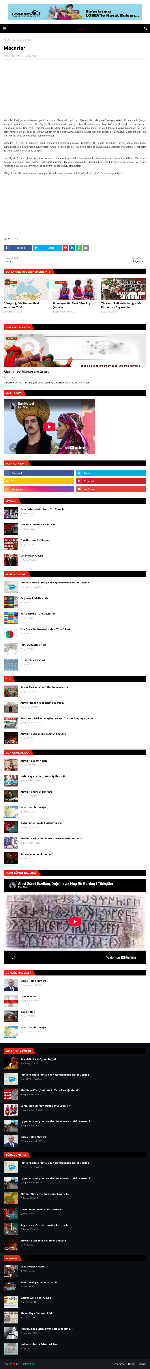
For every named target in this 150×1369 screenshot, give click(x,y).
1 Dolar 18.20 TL (29, 996)
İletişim (142, 1364)
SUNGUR (10, 56)
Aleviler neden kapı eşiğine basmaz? (42, 702)
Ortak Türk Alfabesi (32, 660)
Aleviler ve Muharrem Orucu (26, 371)
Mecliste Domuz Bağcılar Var (37, 524)
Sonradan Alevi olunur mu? (37, 854)
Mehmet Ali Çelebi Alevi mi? (37, 1297)
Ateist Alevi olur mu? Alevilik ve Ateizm (44, 687)
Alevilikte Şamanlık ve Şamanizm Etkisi (43, 733)
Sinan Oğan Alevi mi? (33, 555)
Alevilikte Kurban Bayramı (36, 791)
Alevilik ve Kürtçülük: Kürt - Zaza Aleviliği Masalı (49, 1090)
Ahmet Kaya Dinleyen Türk (36, 1313)
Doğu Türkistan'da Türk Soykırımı (41, 823)
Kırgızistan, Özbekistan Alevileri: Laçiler (45, 1225)
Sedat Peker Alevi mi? (33, 1266)
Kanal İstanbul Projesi (33, 807)
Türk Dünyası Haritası (33, 644)
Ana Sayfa (9, 40)
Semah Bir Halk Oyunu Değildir (39, 1059)
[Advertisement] (75, 89)
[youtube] (111, 489)
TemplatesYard (27, 1364)
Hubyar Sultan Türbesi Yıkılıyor (39, 1344)
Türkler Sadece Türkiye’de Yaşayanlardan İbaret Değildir (54, 582)
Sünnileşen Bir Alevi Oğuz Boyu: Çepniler (72, 305)
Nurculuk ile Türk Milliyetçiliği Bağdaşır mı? (46, 1328)
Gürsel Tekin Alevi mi (33, 980)
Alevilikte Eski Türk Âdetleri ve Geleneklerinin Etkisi (52, 838)
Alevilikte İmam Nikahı (34, 760)
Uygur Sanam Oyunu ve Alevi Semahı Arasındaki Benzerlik (55, 1121)
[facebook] (39, 473)
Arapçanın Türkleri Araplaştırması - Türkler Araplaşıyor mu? (56, 718)
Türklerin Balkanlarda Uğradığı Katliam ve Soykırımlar (121, 305)
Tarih (18, 40)
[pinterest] (111, 481)
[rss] (39, 481)
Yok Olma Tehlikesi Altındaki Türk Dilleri (45, 629)
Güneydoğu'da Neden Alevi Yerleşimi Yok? (21, 305)
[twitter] (111, 473)
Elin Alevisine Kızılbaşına (35, 540)
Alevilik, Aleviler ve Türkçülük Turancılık (44, 1194)
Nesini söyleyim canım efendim (39, 1282)
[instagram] (39, 489)
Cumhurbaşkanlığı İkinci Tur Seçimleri (43, 509)
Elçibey (131, 1364)
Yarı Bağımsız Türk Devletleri (38, 613)
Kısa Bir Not (27, 1012)
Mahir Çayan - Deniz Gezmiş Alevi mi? (42, 776)
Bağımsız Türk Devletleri (35, 598)
